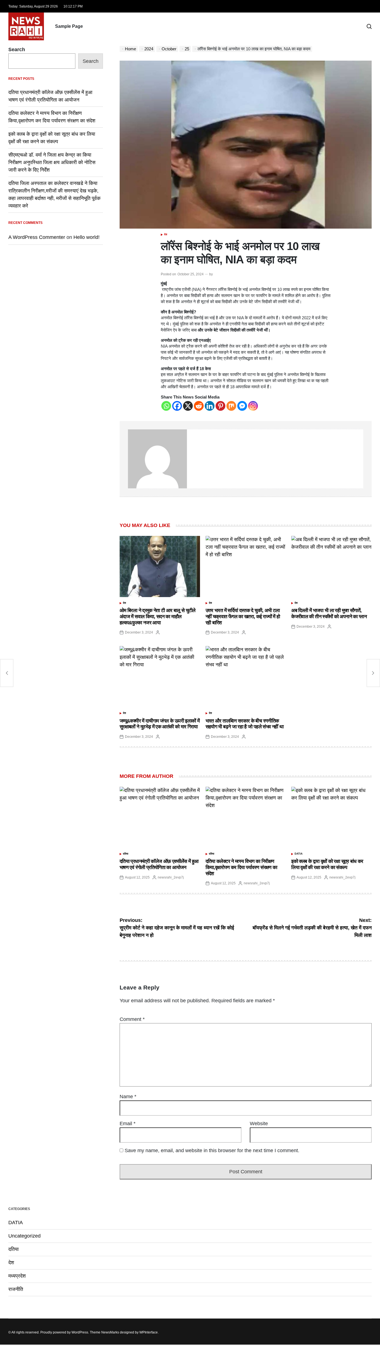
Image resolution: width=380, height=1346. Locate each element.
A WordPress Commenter (36, 237)
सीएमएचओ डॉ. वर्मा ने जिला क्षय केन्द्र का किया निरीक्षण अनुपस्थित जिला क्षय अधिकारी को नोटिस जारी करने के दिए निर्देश (51, 162)
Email (127, 1123)
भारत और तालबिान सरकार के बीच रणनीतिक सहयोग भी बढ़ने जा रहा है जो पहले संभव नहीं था (245, 724)
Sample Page (69, 26)
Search (16, 49)
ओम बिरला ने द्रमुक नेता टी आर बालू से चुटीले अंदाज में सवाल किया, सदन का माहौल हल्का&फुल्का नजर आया (158, 616)
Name (128, 1096)
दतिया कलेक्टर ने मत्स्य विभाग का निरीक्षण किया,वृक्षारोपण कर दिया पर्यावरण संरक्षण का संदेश (241, 867)
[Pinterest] (220, 406)
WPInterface (148, 1332)
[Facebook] (177, 406)
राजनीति (15, 1289)
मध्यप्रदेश (17, 1276)
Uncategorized (24, 1236)
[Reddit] (199, 406)
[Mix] (231, 406)
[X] (188, 406)
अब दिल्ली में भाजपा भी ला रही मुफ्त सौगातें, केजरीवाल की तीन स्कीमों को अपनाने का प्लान (329, 613)
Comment (132, 1019)
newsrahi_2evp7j (171, 877)
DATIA (299, 853)
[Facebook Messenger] (242, 406)
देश (165, 234)
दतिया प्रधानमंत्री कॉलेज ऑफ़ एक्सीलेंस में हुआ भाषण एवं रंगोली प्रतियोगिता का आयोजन (159, 864)
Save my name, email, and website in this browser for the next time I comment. (212, 1150)
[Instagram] (253, 406)
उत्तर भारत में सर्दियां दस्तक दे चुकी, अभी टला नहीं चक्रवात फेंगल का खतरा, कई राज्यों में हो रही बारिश (243, 616)
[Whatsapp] (166, 406)
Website (259, 1123)
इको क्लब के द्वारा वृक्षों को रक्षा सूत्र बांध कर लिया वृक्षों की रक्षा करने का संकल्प (327, 864)
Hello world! (86, 237)
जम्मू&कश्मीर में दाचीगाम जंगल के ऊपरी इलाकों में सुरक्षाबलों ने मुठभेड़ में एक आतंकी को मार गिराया (159, 724)
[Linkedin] (209, 406)
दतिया (125, 853)
